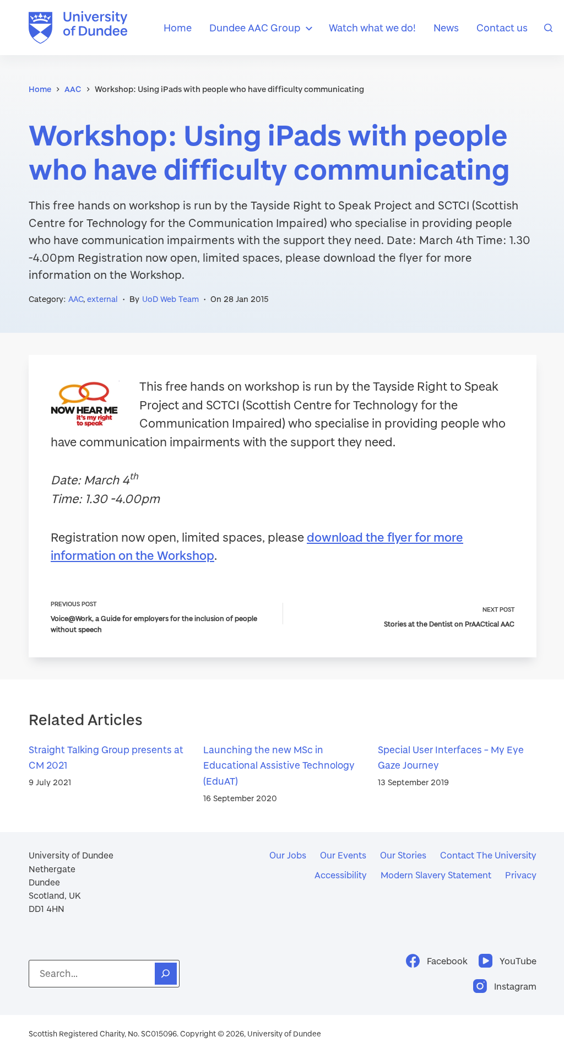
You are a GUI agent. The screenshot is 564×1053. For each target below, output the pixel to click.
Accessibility (340, 875)
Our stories (403, 855)
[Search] (548, 28)
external (102, 299)
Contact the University (488, 855)
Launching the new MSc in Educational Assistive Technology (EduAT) (279, 765)
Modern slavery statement (436, 875)
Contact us (502, 27)
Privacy (520, 875)
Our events (343, 855)
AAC (75, 299)
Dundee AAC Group (254, 27)
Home (178, 27)
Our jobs (287, 855)
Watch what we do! (372, 27)
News (446, 27)
